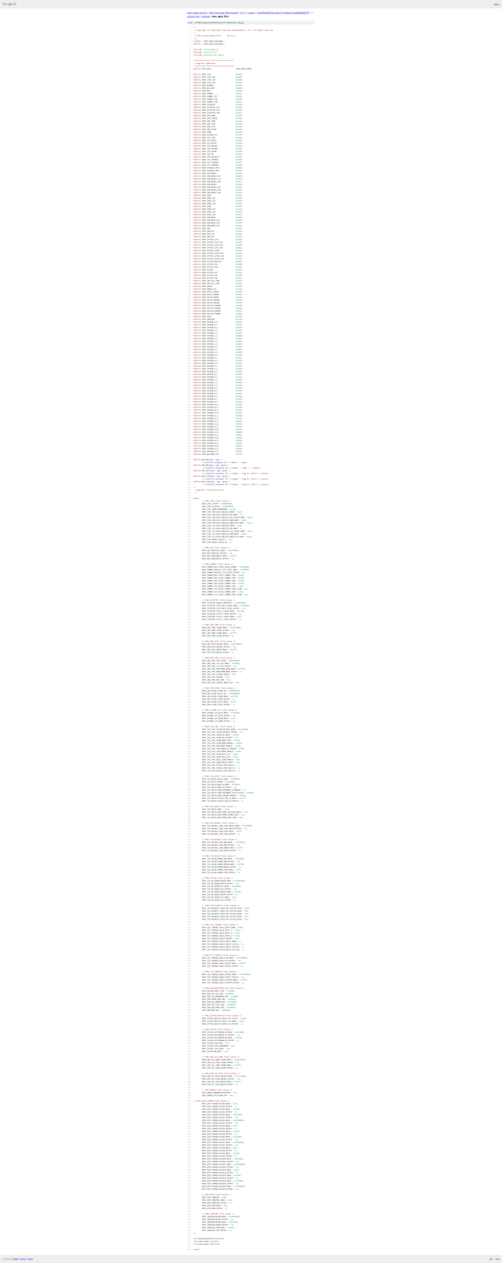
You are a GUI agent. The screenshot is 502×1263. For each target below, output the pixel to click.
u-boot (251, 12)
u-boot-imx (193, 16)
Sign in (496, 4)
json (497, 1259)
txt (491, 1259)
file (240, 23)
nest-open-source (197, 12)
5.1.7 (242, 12)
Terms (30, 1259)
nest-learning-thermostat (223, 12)
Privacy (23, 1259)
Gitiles (15, 1259)
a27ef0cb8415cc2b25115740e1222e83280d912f (283, 12)
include (206, 16)
